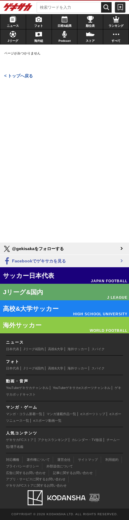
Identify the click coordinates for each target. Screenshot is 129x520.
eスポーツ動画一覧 (47, 420)
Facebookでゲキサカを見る (38, 260)
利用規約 (111, 459)
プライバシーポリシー (22, 466)
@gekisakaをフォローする (37, 248)
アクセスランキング (53, 440)
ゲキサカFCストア (20, 440)
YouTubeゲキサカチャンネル (27, 388)
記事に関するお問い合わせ (73, 473)
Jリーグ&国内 (33, 349)
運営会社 (63, 459)
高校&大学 (55, 349)
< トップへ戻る (18, 75)
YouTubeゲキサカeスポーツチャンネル (81, 388)
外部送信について (59, 466)
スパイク (98, 349)
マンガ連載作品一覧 (61, 414)
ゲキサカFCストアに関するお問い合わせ (36, 485)
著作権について (38, 459)
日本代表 (12, 349)
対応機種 (12, 459)
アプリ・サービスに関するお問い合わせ (35, 479)
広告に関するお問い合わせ (26, 473)
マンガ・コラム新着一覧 (24, 414)
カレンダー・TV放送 (87, 440)
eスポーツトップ (92, 414)
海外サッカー (77, 349)
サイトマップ (88, 459)
